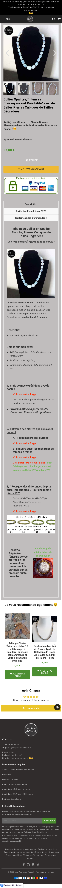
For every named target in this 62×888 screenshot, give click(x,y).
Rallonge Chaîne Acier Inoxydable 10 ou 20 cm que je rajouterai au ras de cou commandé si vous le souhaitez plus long (17, 652)
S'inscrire (49, 820)
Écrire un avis (31, 708)
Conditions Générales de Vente (16, 789)
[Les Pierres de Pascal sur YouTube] (33, 865)
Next (55, 53)
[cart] (59, 19)
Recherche (6, 775)
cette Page (29, 394)
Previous (7, 53)
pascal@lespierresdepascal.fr (18, 748)
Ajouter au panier (18, 674)
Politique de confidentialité (35, 832)
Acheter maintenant (32, 169)
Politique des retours (11, 799)
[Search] (53, 19)
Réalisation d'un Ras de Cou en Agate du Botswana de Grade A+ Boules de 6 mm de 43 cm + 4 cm (45, 652)
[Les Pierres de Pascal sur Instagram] (28, 865)
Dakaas (19, 885)
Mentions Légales (10, 779)
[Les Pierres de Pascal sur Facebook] (24, 865)
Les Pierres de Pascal (24, 872)
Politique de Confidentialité (14, 784)
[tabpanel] (10, 89)
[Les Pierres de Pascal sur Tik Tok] (38, 865)
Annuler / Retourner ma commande (18, 770)
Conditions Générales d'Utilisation (17, 794)
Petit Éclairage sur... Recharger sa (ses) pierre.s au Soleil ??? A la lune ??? (32, 466)
